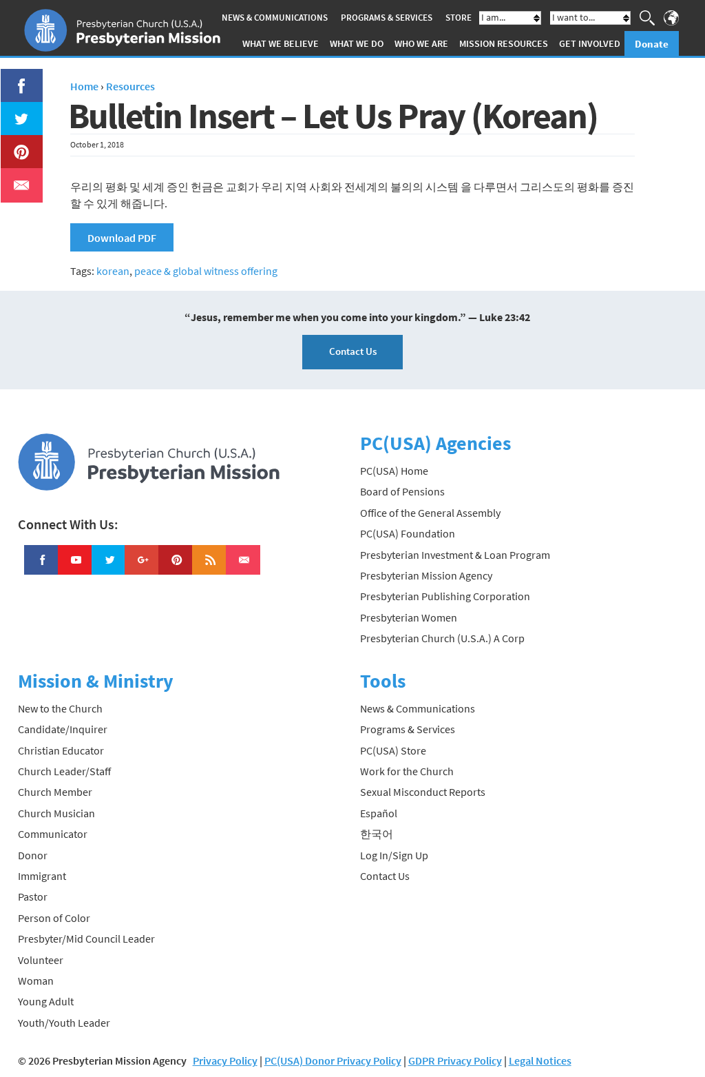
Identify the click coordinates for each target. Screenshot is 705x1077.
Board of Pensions (402, 491)
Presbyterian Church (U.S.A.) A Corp (442, 638)
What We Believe (280, 43)
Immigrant (42, 876)
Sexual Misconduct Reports (422, 792)
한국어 (376, 834)
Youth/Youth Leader (64, 1022)
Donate (652, 43)
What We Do (356, 43)
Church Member (55, 792)
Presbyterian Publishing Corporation (445, 596)
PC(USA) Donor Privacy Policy (332, 1060)
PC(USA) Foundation (407, 533)
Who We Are (421, 43)
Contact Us (353, 351)
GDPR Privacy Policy (455, 1060)
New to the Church (60, 708)
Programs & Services (386, 17)
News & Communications (275, 17)
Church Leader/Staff (64, 771)
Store (458, 17)
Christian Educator (61, 750)
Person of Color (54, 918)
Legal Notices (540, 1060)
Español (378, 813)
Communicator (52, 834)
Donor (33, 855)
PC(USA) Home (394, 471)
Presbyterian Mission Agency (426, 575)
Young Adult (46, 1001)
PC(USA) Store (393, 750)
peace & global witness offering (205, 271)
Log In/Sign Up (394, 855)
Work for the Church (407, 771)
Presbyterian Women (408, 617)
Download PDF (121, 238)
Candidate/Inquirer (62, 729)
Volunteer (40, 960)
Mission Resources (503, 43)
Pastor (33, 896)
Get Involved (589, 43)
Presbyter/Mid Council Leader (86, 938)
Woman (36, 980)
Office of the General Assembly (430, 513)
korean (112, 271)
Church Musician (56, 813)
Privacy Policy (225, 1060)
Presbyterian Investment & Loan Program (455, 555)
